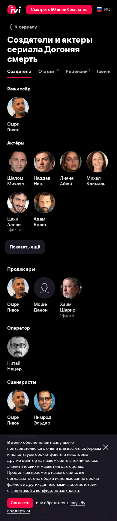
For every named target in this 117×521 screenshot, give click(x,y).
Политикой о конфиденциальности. (45, 490)
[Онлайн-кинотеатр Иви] (15, 10)
